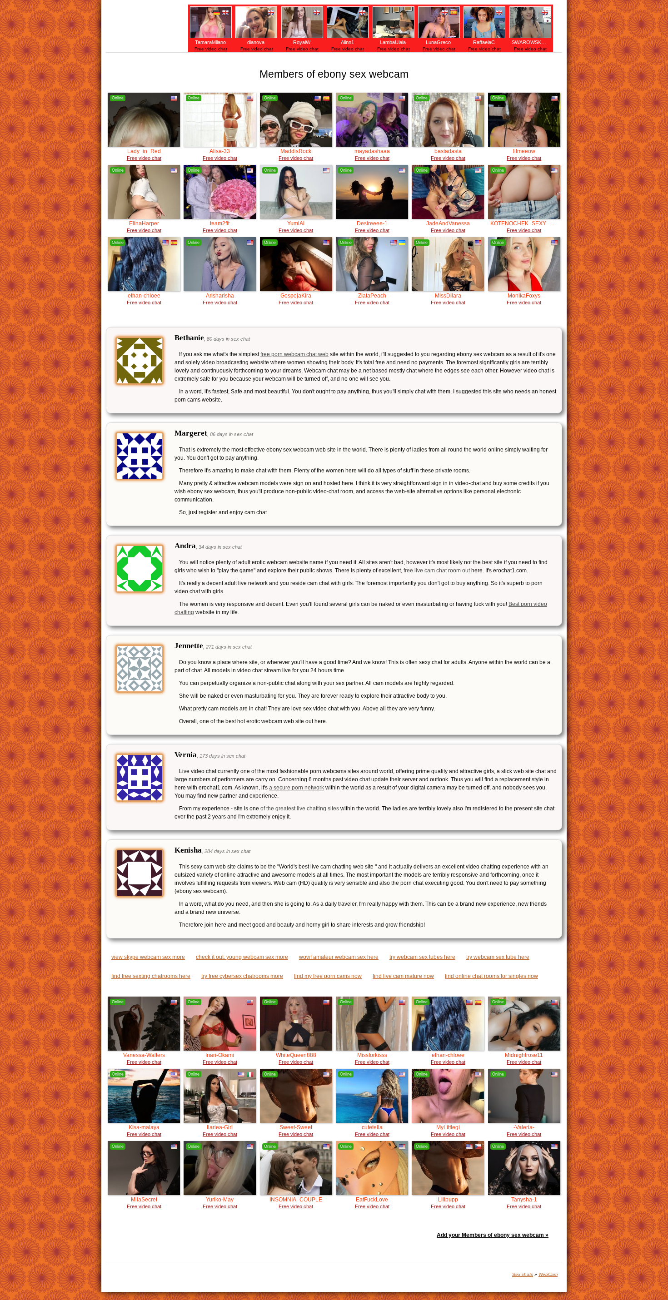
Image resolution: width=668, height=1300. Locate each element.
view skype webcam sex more (148, 957)
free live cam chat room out (437, 570)
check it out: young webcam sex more (242, 957)
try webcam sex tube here (497, 957)
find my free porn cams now (328, 976)
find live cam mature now (403, 976)
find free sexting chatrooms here (150, 976)
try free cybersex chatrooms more (242, 976)
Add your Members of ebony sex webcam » (492, 1235)
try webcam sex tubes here (422, 957)
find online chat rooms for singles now (491, 976)
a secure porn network (296, 787)
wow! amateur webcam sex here (339, 957)
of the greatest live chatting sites (299, 808)
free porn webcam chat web (294, 354)
